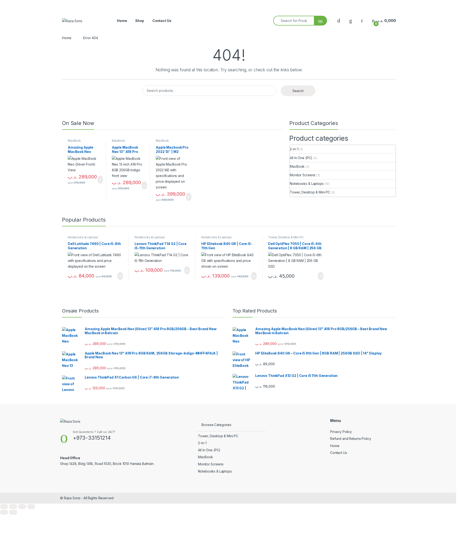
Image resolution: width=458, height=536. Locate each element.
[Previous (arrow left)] (4, 512)
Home (122, 21)
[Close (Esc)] (31, 506)
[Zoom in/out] (4, 506)
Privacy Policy (341, 432)
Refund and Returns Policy (350, 439)
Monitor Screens (302, 175)
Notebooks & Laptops (306, 184)
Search (298, 91)
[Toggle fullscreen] (13, 506)
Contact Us (162, 21)
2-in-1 (294, 149)
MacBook (74, 140)
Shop (139, 21)
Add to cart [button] (100, 180)
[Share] (22, 506)
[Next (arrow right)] (13, 512)
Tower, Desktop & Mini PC (310, 192)
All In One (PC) (301, 158)
